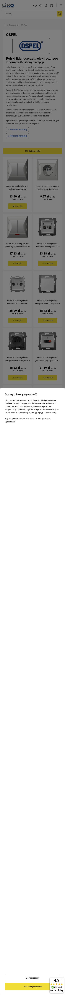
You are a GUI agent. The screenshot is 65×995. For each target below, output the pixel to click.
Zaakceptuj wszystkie (32, 986)
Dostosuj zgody (32, 978)
